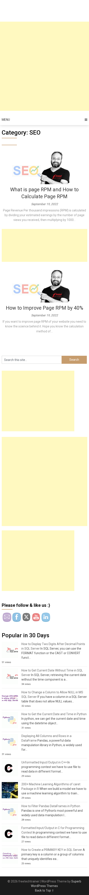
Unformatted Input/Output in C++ (44, 762)
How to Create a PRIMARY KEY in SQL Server (51, 850)
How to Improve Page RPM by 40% (44, 308)
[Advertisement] (44, 66)
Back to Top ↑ (44, 890)
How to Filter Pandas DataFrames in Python (50, 806)
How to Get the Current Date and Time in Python (54, 714)
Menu (6, 119)
